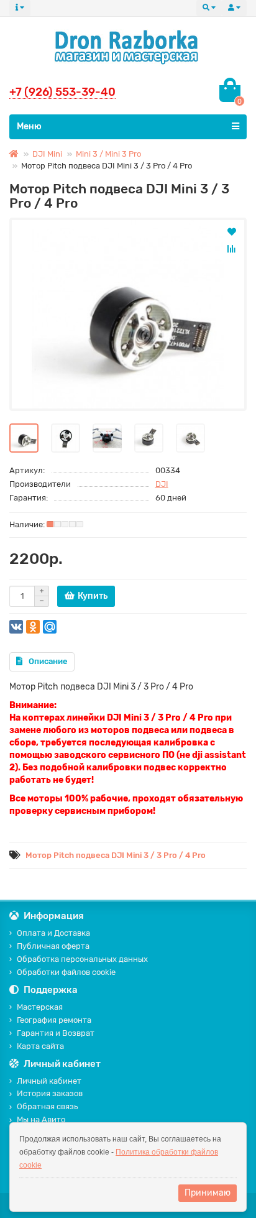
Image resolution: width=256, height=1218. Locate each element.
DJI (161, 484)
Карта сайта (40, 1046)
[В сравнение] (231, 248)
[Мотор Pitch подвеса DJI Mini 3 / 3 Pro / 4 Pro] (128, 314)
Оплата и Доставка (53, 933)
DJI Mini (47, 154)
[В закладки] (231, 231)
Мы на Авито (41, 1119)
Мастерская (40, 1007)
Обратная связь (47, 1106)
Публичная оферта (53, 946)
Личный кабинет (49, 1081)
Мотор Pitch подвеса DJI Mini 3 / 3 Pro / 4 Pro (115, 855)
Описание (48, 661)
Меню (29, 126)
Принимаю (208, 1193)
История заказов (50, 1093)
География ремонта (54, 1020)
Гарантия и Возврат (55, 1033)
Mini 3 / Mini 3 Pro (108, 154)
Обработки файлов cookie (66, 972)
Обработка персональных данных (82, 959)
